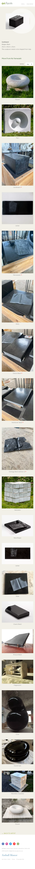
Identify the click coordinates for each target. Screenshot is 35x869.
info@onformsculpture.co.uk (16, 851)
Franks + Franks (7, 859)
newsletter (30, 4)
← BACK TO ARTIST (9, 833)
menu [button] (23, 4)
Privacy (13, 859)
